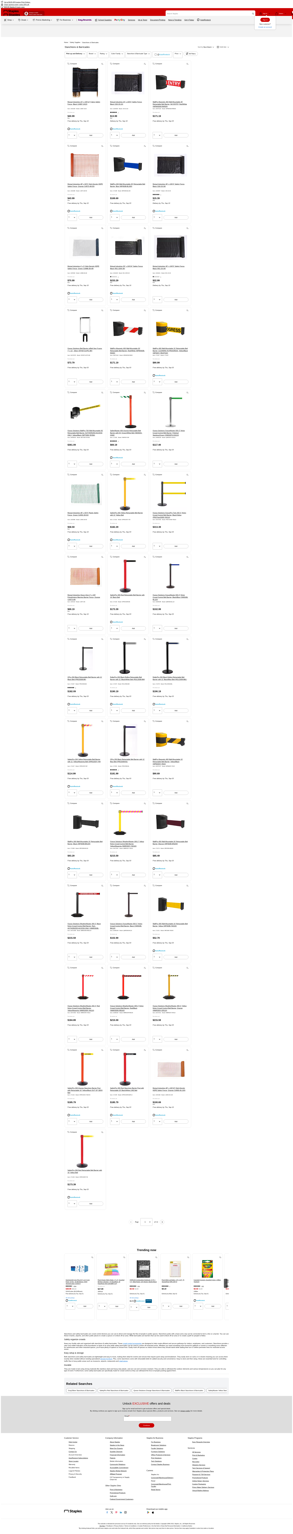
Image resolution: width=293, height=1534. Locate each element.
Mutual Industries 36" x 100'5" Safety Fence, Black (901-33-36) (169, 267)
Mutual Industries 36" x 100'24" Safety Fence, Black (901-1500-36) (126, 267)
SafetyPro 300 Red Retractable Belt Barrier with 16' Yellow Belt (85, 1171)
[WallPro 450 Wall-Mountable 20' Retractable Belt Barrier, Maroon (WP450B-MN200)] (170, 822)
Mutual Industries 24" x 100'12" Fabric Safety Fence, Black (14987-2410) (84, 103)
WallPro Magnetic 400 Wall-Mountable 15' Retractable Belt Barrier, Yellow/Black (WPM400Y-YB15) (168, 761)
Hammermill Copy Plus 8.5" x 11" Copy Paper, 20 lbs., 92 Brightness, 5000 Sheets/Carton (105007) (78, 1281)
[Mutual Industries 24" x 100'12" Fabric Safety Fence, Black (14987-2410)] (85, 83)
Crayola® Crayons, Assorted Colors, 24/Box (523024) (207, 1281)
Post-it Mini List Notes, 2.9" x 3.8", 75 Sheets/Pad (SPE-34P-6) (173, 1281)
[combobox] (210, 13)
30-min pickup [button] (70, 1298)
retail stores (123, 1361)
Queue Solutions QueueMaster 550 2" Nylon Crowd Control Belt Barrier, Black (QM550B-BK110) (126, 926)
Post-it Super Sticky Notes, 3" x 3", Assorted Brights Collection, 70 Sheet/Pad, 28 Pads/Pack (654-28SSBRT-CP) (111, 1281)
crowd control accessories (132, 1343)
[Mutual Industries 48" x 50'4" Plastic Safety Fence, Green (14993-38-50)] (85, 493)
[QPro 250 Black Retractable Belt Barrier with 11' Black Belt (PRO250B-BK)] (85, 658)
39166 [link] (74, 1286)
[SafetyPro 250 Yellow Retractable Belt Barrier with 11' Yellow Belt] (127, 493)
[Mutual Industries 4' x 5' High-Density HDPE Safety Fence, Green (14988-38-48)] (85, 247)
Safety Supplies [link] (75, 42)
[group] (79, 1283)
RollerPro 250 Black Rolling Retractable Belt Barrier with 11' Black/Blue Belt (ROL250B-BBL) (170, 678)
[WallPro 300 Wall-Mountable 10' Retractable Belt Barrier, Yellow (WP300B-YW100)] (170, 904)
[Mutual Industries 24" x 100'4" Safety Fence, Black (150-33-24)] (127, 83)
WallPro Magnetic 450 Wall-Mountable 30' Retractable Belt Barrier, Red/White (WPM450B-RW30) (127, 351)
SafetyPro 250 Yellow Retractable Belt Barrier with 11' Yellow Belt (126, 514)
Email (127, 1416)
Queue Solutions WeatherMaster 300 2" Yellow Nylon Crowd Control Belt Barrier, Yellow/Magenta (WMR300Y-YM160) (127, 844)
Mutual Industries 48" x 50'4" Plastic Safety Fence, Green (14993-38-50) (83, 514)
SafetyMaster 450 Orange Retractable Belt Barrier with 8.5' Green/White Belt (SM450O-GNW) (126, 433)
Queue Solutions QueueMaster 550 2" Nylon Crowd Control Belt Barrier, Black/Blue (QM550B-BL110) (170, 597)
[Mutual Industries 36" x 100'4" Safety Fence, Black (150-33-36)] (170, 165)
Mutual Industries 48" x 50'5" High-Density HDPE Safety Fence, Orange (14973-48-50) (85, 185)
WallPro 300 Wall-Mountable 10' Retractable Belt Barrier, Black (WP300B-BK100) (85, 843)
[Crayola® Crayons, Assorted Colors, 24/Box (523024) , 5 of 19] (207, 1269)
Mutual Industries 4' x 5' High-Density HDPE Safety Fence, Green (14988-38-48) (83, 267)
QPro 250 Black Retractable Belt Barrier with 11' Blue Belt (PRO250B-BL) (127, 760)
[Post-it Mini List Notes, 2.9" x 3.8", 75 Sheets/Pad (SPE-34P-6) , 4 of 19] (175, 1269)
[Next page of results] (162, 1222)
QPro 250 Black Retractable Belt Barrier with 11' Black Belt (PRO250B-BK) (85, 678)
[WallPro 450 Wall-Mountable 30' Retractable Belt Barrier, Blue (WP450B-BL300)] (127, 165)
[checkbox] (162, 54)
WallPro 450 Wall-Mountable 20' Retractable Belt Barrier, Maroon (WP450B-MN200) (170, 843)
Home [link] (66, 42)
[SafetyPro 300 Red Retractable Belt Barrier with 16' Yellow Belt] (85, 1151)
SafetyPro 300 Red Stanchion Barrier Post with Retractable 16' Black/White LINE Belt (127, 1089)
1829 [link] (202, 1286)
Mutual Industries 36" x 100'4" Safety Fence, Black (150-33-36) (169, 185)
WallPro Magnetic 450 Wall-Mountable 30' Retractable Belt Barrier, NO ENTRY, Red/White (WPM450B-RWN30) (170, 104)
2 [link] (75, 687)
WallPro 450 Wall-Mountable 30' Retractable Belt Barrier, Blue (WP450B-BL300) (127, 185)
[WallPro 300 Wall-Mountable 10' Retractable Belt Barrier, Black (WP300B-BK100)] (85, 822)
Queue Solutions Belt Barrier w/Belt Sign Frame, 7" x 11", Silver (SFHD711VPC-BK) (85, 350)
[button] (253, 13)
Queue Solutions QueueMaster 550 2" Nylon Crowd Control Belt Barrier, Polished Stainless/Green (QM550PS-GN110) (169, 433)
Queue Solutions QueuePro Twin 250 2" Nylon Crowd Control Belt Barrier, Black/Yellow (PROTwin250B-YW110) (169, 515)
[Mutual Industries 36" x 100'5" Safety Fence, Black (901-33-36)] (170, 247)
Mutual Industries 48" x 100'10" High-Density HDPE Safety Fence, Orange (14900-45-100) (169, 1089)
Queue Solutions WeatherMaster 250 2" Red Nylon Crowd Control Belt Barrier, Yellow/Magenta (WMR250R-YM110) (84, 1008)
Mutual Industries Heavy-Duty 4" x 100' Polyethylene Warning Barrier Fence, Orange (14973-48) (84, 597)
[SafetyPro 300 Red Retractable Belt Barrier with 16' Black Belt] (127, 576)
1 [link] (160, 194)
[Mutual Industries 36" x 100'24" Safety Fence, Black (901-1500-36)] (127, 247)
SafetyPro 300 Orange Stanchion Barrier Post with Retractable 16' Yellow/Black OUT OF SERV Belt (85, 1090)
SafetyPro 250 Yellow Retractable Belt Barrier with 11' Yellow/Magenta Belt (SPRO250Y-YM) (84, 760)
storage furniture (106, 1359)
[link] (49, 2)
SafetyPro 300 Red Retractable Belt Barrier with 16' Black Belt (127, 596)
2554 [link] (138, 1286)
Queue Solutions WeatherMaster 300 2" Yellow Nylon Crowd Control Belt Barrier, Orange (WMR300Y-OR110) (170, 1008)
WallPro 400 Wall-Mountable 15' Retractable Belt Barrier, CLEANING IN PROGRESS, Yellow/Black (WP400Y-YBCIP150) (170, 351)
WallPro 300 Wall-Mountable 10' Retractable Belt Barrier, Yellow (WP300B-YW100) (170, 925)
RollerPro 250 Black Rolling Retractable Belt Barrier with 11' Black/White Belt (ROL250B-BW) (127, 678)
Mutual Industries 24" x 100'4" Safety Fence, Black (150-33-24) (126, 103)
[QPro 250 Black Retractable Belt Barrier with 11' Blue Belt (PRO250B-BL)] (127, 740)
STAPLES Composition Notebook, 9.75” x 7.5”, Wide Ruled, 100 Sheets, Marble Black (143, 1281)
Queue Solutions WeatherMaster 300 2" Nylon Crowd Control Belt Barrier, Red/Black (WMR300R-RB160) (127, 1008)
